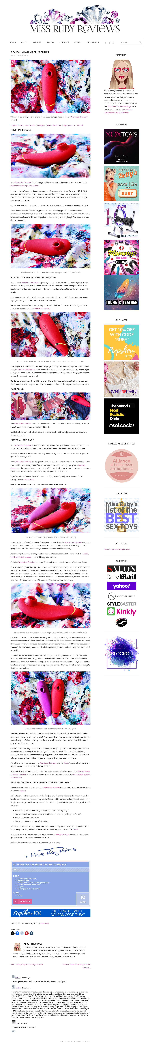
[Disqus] (50, 1003)
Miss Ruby (44, 923)
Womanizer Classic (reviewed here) (25, 186)
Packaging (41, 125)
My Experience (69, 125)
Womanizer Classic (41, 308)
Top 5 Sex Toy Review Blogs (119, 106)
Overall (80, 125)
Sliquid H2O (29, 479)
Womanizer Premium (79, 117)
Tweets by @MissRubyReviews (117, 549)
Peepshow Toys (62, 834)
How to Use (30, 125)
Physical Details (17, 125)
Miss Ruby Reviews (75, 18)
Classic (66, 763)
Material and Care (54, 125)
